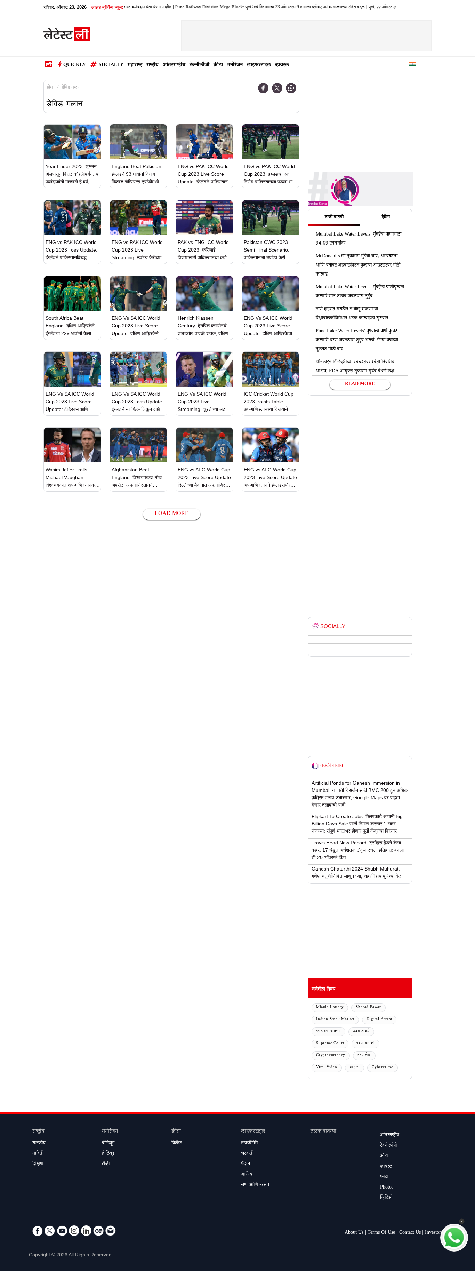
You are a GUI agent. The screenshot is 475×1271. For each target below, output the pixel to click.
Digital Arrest (379, 1020)
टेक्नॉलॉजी (199, 66)
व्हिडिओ (386, 1198)
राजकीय (39, 1143)
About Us (354, 1233)
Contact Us (410, 1233)
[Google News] (98, 1230)
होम (50, 88)
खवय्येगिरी (249, 1143)
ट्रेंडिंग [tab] (386, 217)
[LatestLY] (66, 36)
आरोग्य (354, 1068)
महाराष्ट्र (135, 66)
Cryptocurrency (330, 1055)
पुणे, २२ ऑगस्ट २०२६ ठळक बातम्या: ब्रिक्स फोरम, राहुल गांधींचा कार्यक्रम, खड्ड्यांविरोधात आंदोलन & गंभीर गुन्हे (388, 7)
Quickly (74, 65)
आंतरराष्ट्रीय (174, 66)
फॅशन (245, 1164)
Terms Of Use (381, 1233)
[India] (412, 65)
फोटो (384, 1177)
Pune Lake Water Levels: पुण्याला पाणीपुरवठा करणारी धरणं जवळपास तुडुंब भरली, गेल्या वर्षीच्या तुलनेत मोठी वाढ (357, 341)
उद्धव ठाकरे (361, 1031)
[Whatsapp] (291, 88)
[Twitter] (277, 88)
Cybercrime (382, 1068)
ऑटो (384, 1156)
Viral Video (326, 1068)
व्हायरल (282, 66)
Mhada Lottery (330, 1007)
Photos (386, 1188)
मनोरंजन (235, 66)
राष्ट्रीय (152, 66)
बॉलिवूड (108, 1143)
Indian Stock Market (335, 1020)
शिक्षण (37, 1164)
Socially (111, 65)
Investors (434, 1233)
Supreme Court (330, 1044)
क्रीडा (218, 66)
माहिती (37, 1154)
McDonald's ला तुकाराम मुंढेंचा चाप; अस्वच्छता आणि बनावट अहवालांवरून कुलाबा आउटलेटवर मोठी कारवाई (358, 266)
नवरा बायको (365, 1044)
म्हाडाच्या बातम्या (328, 1031)
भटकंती (247, 1154)
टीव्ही (106, 1164)
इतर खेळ (364, 1055)
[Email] (110, 1230)
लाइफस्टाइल (259, 66)
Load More (171, 514)
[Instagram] (74, 1230)
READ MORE (360, 384)
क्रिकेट (176, 1143)
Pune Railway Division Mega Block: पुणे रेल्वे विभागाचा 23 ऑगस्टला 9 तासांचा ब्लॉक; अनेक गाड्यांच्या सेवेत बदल (205, 7)
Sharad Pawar (368, 1007)
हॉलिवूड (108, 1154)
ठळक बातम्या (323, 1132)
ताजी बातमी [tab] (334, 217)
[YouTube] (62, 1230)
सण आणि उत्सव (255, 1185)
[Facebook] (263, 88)
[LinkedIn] (86, 1230)
